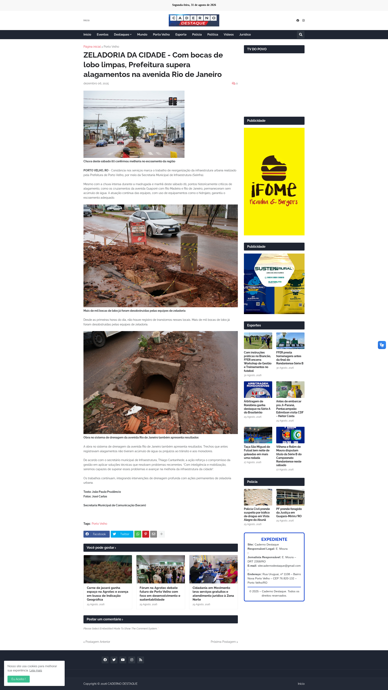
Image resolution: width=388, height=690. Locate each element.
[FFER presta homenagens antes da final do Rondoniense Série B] (290, 340)
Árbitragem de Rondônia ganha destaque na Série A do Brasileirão (257, 407)
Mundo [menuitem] (142, 34)
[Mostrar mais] (161, 534)
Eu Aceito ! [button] (19, 679)
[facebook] (297, 20)
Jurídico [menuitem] (245, 34)
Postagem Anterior (97, 641)
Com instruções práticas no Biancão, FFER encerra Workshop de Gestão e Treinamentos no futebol (257, 361)
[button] (301, 35)
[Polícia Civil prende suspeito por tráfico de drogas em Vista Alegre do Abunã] (258, 497)
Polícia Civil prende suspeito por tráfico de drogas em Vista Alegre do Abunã (257, 514)
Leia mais (36, 670)
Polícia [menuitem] (197, 34)
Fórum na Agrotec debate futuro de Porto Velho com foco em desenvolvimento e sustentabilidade (160, 594)
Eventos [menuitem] (102, 34)
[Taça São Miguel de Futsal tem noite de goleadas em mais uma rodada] (258, 435)
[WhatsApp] (137, 534)
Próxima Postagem (223, 641)
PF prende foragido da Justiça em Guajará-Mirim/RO (289, 512)
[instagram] (303, 20)
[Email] (153, 534)
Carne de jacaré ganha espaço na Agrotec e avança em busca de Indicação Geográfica (107, 594)
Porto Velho (111, 46)
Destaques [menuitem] (121, 34)
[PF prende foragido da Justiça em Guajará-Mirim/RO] (290, 497)
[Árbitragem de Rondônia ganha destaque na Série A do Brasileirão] (258, 389)
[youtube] (122, 659)
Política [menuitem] (212, 34)
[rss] (140, 659)
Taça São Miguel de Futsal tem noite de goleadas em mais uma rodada (257, 452)
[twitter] (114, 659)
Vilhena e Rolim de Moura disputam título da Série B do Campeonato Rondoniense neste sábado (289, 456)
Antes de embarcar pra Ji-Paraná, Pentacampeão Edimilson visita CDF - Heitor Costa (290, 409)
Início (86, 20)
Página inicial (92, 46)
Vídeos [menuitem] (229, 34)
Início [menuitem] (87, 34)
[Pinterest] (145, 534)
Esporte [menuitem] (181, 34)
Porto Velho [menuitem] (161, 34)
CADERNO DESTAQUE (123, 683)
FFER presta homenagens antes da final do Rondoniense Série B (290, 358)
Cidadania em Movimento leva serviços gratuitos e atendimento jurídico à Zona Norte (213, 594)
